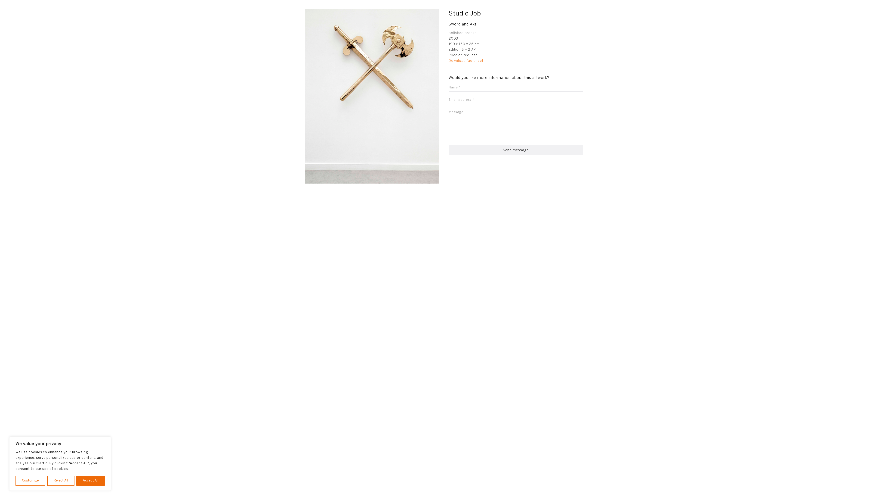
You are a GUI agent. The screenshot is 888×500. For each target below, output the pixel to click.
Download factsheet (466, 60)
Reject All (61, 480)
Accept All (90, 480)
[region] (60, 464)
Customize (30, 480)
